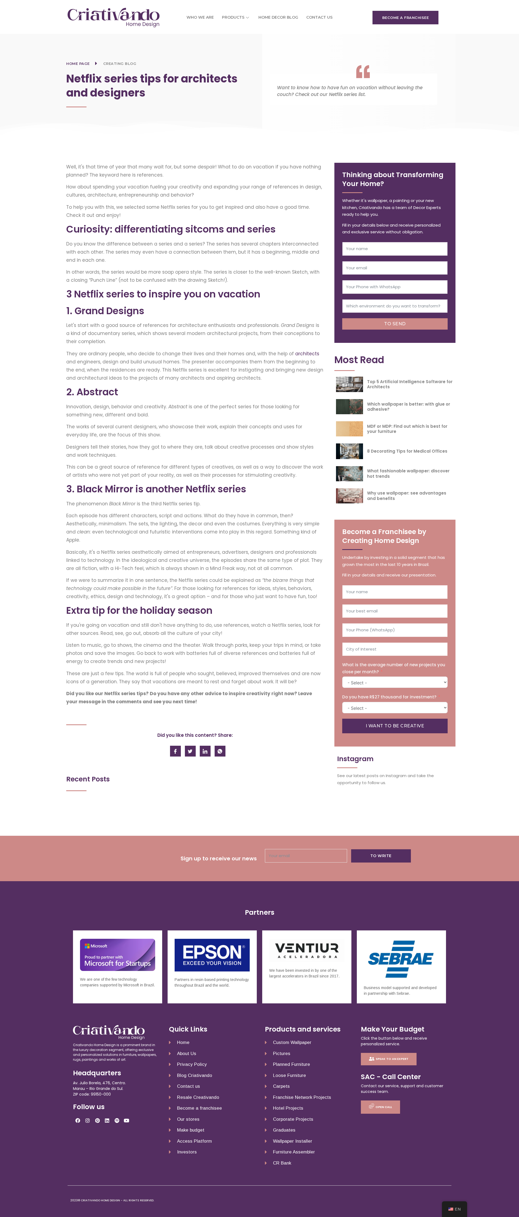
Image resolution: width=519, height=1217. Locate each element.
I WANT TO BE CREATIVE (395, 725)
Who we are (200, 17)
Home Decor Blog (278, 17)
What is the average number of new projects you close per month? (393, 668)
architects (307, 353)
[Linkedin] (107, 1120)
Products (233, 17)
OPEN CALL (383, 1107)
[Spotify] (117, 1120)
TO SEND (395, 323)
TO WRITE (381, 855)
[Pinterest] (97, 1120)
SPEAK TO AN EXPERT (392, 1059)
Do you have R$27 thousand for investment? (389, 697)
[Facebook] (78, 1120)
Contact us (319, 17)
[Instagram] (87, 1120)
